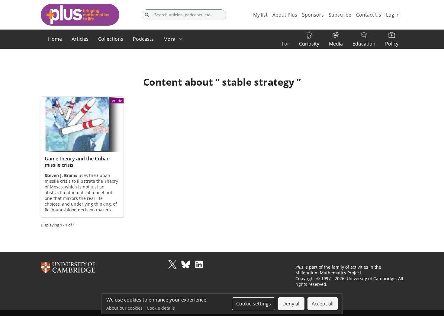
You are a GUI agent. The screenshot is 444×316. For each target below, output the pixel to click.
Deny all (291, 303)
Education (363, 43)
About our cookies (124, 308)
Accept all (322, 303)
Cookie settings (253, 303)
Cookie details (161, 308)
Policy (391, 43)
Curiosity (309, 43)
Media (336, 43)
